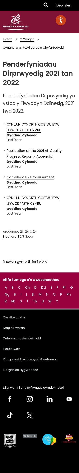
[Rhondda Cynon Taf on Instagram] (30, 399)
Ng (7, 294)
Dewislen (63, 7)
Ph (69, 294)
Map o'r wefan (14, 328)
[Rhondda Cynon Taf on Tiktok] (10, 415)
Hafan (7, 39)
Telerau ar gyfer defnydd (22, 338)
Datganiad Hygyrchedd (20, 370)
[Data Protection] (69, 438)
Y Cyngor (27, 39)
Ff (64, 287)
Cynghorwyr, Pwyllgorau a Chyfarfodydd (33, 47)
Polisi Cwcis (11, 349)
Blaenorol (10, 236)
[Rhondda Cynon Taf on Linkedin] (49, 399)
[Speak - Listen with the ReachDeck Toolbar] (61, 20)
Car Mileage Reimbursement (30, 177)
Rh (13, 301)
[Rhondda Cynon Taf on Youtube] (69, 399)
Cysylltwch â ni (14, 317)
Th (35, 301)
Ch (27, 287)
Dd (43, 287)
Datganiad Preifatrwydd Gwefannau (30, 359)
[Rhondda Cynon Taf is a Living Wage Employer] (49, 439)
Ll (33, 294)
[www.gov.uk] (10, 441)
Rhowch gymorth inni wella (25, 261)
